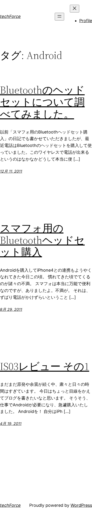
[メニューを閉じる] (74, 8)
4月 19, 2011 (10, 423)
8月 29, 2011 (11, 309)
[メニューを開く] (59, 17)
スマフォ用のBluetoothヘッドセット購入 (42, 240)
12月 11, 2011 (11, 171)
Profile (85, 20)
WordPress (81, 505)
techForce (10, 16)
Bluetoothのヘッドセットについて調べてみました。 (42, 102)
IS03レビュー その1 (44, 367)
